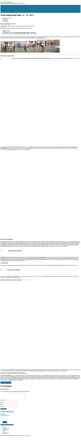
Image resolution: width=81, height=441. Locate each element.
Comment (2, 400)
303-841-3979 (3, 414)
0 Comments (5, 21)
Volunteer (5, 8)
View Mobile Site (10, 424)
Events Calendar (6, 7)
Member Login (6, 11)
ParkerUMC (5, 19)
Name (2, 402)
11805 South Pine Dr (7, 411)
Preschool (5, 12)
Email (1, 404)
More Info (5, 421)
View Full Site (3, 424)
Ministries (5, 6)
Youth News (5, 20)
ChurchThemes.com (27, 435)
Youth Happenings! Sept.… (5, 382)
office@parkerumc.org (4, 415)
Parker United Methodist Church (7, 2)
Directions (5, 422)
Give (4, 10)
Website (2, 406)
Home (4, 5)
